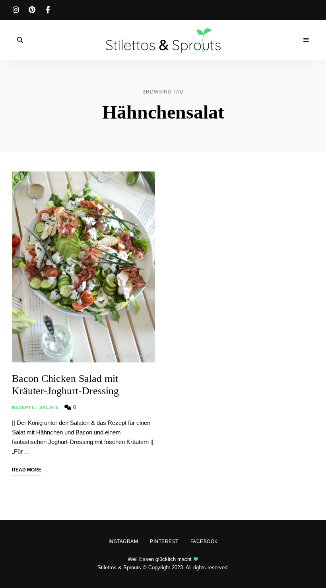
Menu (306, 40)
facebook (48, 10)
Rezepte (23, 407)
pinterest (32, 10)
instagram (16, 10)
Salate (49, 407)
